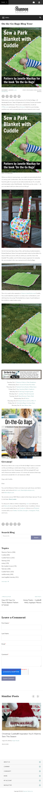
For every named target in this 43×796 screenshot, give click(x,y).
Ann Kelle (32, 385)
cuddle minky (7, 574)
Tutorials (6, 569)
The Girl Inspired (29, 394)
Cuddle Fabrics (8, 558)
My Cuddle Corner (9, 566)
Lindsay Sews (31, 403)
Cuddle (6, 555)
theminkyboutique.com (27, 490)
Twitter (15, 510)
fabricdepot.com (9, 492)
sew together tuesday (10, 577)
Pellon (27, 398)
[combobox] (16, 536)
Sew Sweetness (31, 382)
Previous (33, 696)
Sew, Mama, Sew (26, 405)
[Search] (36, 538)
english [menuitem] (3, 2)
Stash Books (22, 396)
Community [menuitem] (7, 771)
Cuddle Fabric (8, 572)
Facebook (22, 508)
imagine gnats (29, 391)
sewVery (20, 394)
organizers (29, 90)
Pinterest (36, 508)
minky (24, 90)
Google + (26, 510)
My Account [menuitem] (8, 780)
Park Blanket (37, 90)
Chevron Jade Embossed (28, 293)
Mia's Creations (29, 389)
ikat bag (21, 391)
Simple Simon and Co (24, 401)
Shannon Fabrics (21, 382)
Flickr (37, 510)
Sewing (6, 561)
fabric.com (17, 490)
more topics (4, 581)
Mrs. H (34, 401)
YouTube (19, 510)
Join (27, 503)
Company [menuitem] (7, 766)
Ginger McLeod (15, 740)
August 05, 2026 (6, 740)
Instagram (32, 510)
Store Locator (12, 499)
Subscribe (7, 506)
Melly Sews (33, 387)
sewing (39, 91)
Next (37, 696)
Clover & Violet (24, 385)
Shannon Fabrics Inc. (28, 791)
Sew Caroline (20, 389)
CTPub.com (5, 107)
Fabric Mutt (30, 396)
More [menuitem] (5, 776)
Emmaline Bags (21, 403)
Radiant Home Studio (22, 387)
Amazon (22, 107)
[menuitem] (39, 2)
